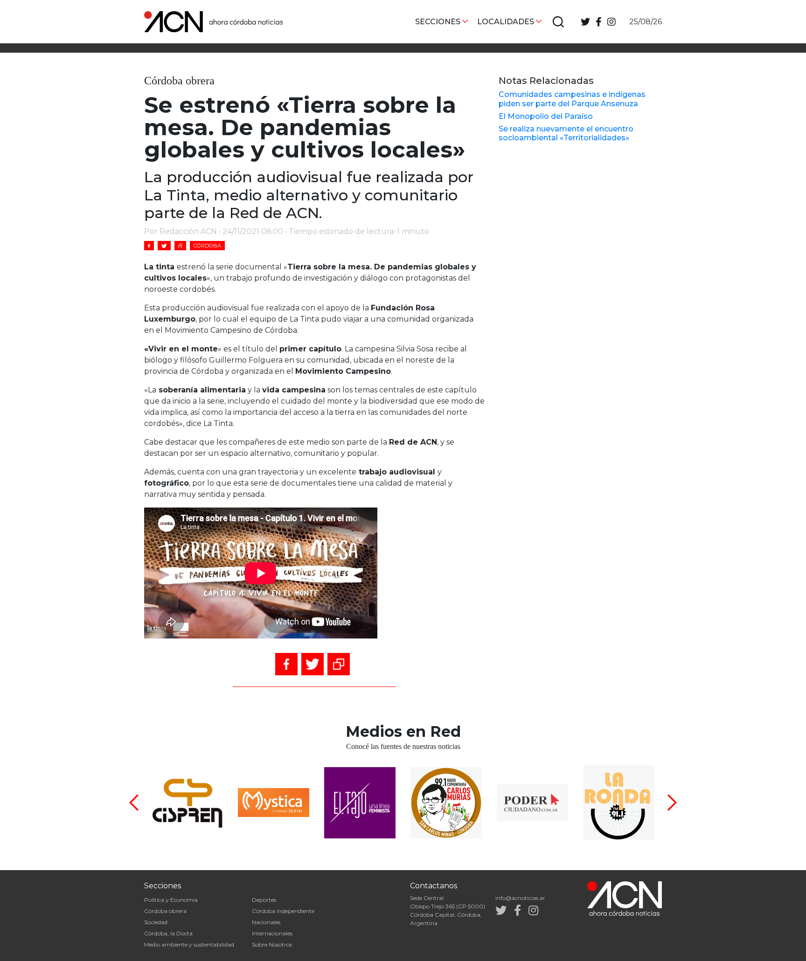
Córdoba (207, 245)
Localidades (505, 21)
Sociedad (155, 922)
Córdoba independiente (283, 910)
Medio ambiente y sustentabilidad (189, 944)
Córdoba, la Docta (168, 933)
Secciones (437, 21)
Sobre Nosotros (272, 944)
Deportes (264, 899)
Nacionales (266, 922)
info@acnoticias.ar (520, 897)
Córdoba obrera (165, 910)
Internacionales (272, 933)
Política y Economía (171, 899)
